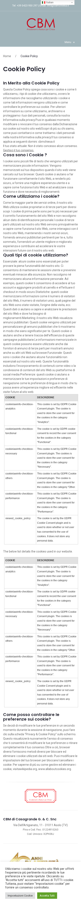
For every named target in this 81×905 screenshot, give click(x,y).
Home (7, 56)
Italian (49, 2)
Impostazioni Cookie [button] (20, 895)
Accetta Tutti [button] (47, 895)
